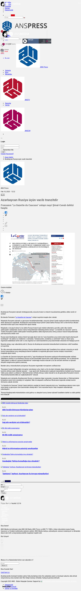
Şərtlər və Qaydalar (11, 588)
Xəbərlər (8, 70)
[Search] (13, 15)
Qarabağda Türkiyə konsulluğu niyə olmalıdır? (21, 461)
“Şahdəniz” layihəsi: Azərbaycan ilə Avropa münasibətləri (25, 474)
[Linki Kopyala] (6, 224)
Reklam (7, 8)
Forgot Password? (7, 154)
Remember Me (8, 150)
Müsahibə (8, 74)
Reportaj (8, 103)
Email (3, 487)
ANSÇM (27, 131)
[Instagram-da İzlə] (2, 549)
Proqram (5, 520)
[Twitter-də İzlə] (2, 543)
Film (3, 522)
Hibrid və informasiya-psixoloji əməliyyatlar (20, 448)
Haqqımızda (9, 10)
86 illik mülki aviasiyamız (12, 435)
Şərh (2, 491)
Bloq (6, 72)
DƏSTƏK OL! (5, 572)
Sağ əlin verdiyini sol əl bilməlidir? (16, 422)
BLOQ (3, 195)
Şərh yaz (8, 481)
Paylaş (4, 493)
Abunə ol (4, 565)
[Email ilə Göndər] (6, 226)
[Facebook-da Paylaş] (6, 213)
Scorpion (74, 581)
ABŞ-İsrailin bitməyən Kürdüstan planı (17, 410)
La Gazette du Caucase (23, 317)
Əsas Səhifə (9, 157)
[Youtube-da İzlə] (2, 546)
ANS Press (44, 67)
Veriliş (7, 105)
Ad (2, 485)
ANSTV (27, 100)
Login (3, 152)
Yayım (4, 505)
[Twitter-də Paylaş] (6, 215)
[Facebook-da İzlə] (2, 541)
